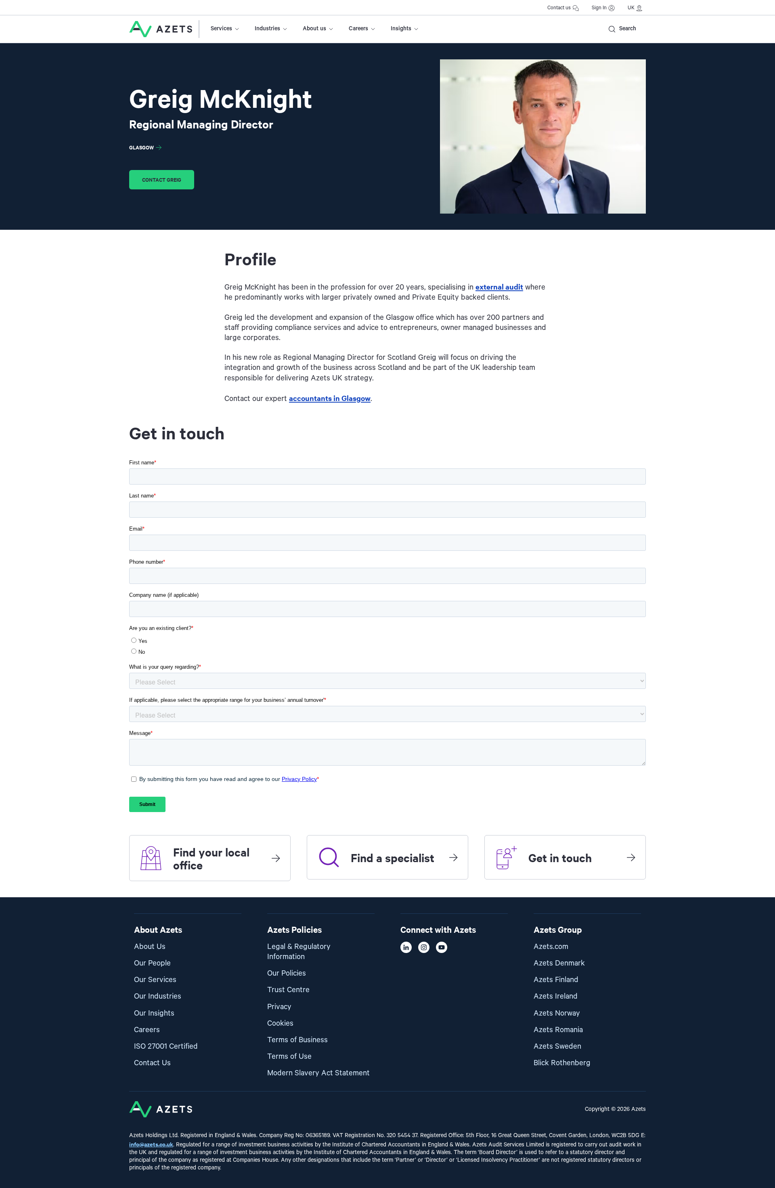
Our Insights (154, 1013)
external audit (499, 286)
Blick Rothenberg (562, 1063)
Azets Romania (558, 1030)
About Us (149, 946)
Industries (267, 28)
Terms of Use (289, 1056)
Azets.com (551, 946)
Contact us (559, 8)
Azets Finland (556, 980)
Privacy (279, 1007)
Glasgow (141, 147)
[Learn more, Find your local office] (276, 858)
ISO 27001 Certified (166, 1046)
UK (631, 8)
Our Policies (286, 973)
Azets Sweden (557, 1046)
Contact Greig (161, 179)
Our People (152, 963)
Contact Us (152, 1063)
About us (314, 28)
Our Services (155, 980)
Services (221, 28)
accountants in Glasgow (330, 398)
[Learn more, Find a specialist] (453, 857)
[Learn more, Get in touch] (631, 857)
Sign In (599, 8)
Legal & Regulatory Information (299, 951)
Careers (358, 28)
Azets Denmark (559, 963)
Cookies (280, 1023)
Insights (401, 28)
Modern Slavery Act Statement (318, 1073)
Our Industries (157, 996)
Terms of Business (297, 1040)
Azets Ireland (556, 996)
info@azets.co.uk (151, 1144)
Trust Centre (288, 990)
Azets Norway (557, 1013)
